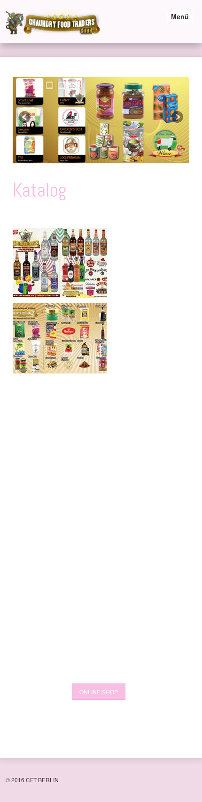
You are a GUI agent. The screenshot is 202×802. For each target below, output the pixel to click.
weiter (177, 118)
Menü (180, 16)
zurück (25, 118)
